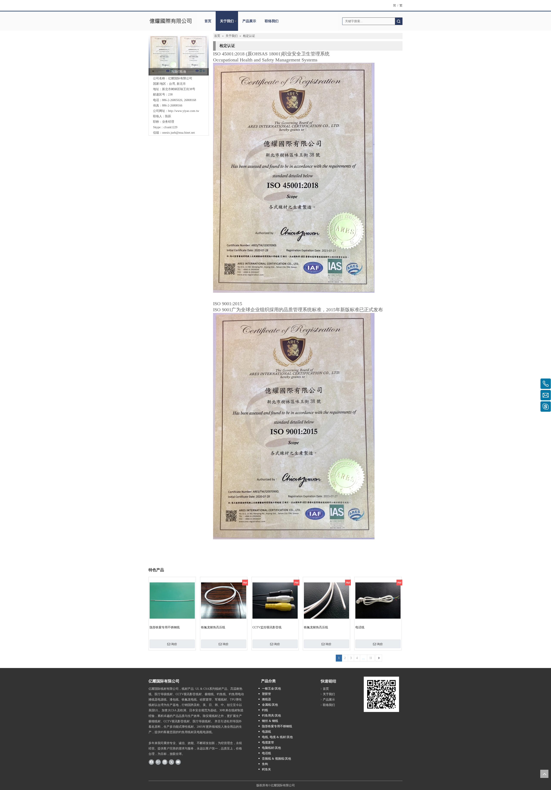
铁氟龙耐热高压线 (213, 627)
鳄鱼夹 (266, 769)
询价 (174, 644)
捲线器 (266, 699)
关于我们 (227, 21)
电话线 (359, 627)
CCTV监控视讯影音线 (267, 627)
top (544, 774)
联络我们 (272, 21)
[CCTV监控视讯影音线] (275, 600)
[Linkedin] (164, 762)
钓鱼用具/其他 (271, 715)
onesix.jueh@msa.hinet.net (178, 132)
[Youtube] (178, 762)
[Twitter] (171, 762)
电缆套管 (268, 742)
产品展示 (249, 21)
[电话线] (378, 600)
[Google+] (158, 762)
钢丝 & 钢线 (270, 721)
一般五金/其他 (271, 688)
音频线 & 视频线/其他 (276, 758)
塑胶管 (266, 694)
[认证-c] (179, 55)
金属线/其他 (270, 704)
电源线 (266, 731)
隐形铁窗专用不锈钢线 (165, 627)
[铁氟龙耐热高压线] (223, 600)
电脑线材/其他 (271, 747)
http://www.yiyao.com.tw (183, 111)
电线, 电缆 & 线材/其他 (277, 737)
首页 (207, 21)
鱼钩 (265, 764)
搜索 (398, 21)
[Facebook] (151, 762)
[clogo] (171, 21)
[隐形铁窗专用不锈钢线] (172, 600)
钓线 (265, 710)
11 (370, 658)
